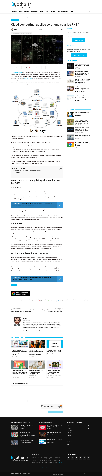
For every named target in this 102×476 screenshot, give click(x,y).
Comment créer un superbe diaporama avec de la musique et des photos (19, 352)
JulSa (68, 444)
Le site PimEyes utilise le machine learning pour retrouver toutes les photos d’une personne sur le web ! (27, 435)
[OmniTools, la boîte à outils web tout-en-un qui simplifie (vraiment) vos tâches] (70, 129)
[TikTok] (34, 329)
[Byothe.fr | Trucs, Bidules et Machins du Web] (23, 5)
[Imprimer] (43, 67)
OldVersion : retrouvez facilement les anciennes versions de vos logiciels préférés (82, 98)
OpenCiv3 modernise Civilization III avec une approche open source (81, 121)
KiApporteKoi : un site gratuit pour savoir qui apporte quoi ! (52, 310)
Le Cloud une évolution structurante (22, 176)
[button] (89, 11)
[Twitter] (68, 458)
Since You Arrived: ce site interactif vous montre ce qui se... (82, 65)
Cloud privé (18, 172)
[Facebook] (22, 67)
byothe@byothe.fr (47, 467)
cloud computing (17, 72)
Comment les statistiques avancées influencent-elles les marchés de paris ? (36, 352)
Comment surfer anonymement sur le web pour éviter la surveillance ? (22, 310)
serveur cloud (28, 78)
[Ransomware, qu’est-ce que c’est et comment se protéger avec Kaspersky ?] (19, 365)
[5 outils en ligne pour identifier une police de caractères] (14, 442)
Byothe (16, 29)
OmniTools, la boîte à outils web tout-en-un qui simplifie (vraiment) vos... (82, 129)
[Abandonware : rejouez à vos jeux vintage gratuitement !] (42, 434)
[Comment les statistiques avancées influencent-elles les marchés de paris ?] (37, 344)
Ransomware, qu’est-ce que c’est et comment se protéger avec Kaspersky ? (19, 373)
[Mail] (28, 329)
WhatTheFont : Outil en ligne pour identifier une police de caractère (26, 427)
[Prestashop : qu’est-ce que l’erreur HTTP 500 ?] (55, 344)
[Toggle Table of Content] (60, 168)
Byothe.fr (13, 17)
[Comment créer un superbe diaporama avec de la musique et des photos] (19, 344)
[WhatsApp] (33, 67)
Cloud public (18, 174)
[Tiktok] (88, 458)
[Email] (40, 67)
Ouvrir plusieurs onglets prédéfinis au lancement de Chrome (82, 144)
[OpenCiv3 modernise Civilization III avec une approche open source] (70, 122)
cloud (19, 285)
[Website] (39, 329)
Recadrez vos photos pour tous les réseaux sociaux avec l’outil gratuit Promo (54, 441)
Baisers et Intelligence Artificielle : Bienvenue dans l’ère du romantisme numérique (54, 373)
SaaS (23, 285)
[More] (47, 67)
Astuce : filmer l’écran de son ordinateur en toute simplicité (82, 114)
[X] (26, 67)
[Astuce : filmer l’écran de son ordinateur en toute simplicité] (70, 114)
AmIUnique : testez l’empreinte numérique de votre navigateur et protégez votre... (82, 89)
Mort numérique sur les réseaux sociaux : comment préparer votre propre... (82, 73)
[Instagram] (26, 329)
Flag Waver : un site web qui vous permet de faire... (82, 136)
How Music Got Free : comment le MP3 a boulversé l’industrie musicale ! (54, 427)
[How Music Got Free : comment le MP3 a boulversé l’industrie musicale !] (42, 427)
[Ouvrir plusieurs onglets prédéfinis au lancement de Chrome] (70, 144)
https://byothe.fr (26, 320)
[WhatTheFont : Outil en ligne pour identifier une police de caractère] (14, 427)
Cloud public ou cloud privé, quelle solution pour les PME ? (27, 170)
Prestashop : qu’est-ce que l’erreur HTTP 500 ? (54, 350)
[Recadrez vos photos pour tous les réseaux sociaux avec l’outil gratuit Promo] (42, 441)
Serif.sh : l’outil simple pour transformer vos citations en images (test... (82, 80)
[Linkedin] (36, 67)
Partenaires (18, 17)
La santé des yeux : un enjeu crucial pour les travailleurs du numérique (36, 373)
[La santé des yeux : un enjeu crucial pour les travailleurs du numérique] (37, 365)
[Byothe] (12, 29)
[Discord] (76, 458)
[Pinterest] (29, 67)
